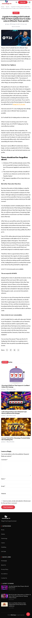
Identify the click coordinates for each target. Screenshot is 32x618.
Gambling (3, 547)
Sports (7, 6)
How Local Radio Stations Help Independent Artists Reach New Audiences (17, 604)
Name (3, 479)
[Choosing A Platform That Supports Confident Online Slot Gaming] (16, 374)
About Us (3, 565)
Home (2, 6)
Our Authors (4, 573)
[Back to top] (28, 614)
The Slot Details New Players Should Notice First (19, 587)
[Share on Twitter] (7, 350)
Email (3, 486)
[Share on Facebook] (10, 350)
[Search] (16, 2)
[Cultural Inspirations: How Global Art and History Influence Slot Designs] (16, 401)
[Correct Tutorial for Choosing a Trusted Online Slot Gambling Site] (16, 427)
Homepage (4, 560)
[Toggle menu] (29, 2)
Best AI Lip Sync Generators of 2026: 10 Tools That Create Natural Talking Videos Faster (20, 596)
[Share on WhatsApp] (18, 350)
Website (3, 493)
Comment (4, 459)
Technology (4, 538)
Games (3, 534)
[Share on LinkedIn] (14, 350)
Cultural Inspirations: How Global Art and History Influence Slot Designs (13, 412)
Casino (3, 543)
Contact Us (4, 578)
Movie (2, 529)
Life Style (3, 551)
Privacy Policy (4, 569)
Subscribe (22, 2)
